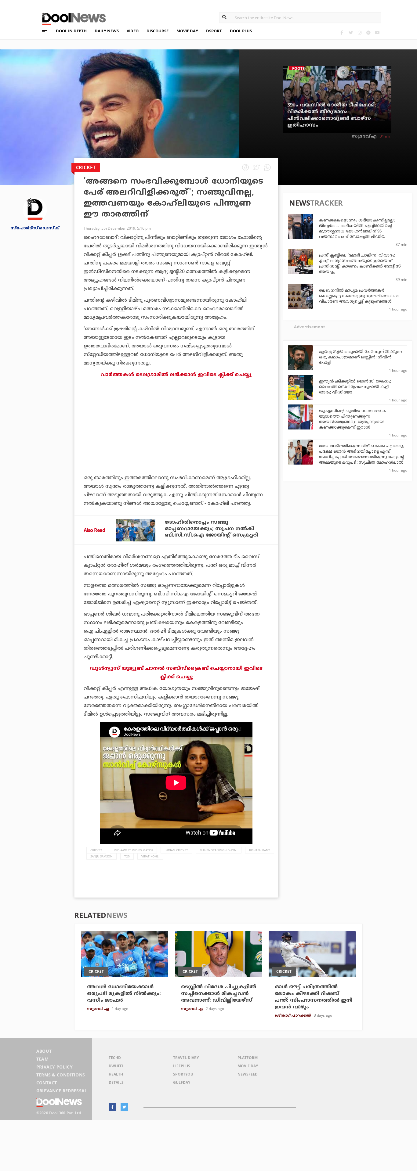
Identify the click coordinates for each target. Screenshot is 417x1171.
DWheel (116, 1066)
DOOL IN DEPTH (71, 31)
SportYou (183, 1074)
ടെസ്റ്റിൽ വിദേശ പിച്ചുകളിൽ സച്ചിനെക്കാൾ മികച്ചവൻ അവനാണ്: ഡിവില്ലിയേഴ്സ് (218, 994)
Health (116, 1074)
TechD (115, 1057)
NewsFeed (248, 1074)
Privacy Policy (54, 1067)
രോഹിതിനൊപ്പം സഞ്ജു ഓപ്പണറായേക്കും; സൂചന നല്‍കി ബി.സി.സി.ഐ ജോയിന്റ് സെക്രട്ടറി (211, 528)
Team (42, 1059)
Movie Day (248, 1066)
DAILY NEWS (107, 31)
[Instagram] (359, 32)
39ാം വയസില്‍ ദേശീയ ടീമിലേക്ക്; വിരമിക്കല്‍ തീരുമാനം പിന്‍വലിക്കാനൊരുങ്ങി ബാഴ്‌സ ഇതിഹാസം (331, 115)
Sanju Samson (101, 856)
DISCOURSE (158, 31)
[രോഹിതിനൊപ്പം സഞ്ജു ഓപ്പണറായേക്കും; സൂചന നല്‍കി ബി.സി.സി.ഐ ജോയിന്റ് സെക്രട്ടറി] (135, 530)
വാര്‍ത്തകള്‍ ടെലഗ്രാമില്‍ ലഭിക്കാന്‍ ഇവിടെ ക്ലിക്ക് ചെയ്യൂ (176, 375)
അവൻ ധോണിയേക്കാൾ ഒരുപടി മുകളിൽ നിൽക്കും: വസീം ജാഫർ (124, 994)
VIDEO (133, 31)
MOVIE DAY (187, 31)
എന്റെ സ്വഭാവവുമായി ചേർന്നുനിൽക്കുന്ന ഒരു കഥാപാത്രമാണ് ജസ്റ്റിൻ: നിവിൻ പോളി (360, 357)
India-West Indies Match (133, 850)
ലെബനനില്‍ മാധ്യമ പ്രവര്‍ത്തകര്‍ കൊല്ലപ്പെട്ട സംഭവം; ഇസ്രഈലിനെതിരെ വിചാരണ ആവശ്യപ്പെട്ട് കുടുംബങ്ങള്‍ (358, 296)
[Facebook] (342, 32)
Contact (46, 1083)
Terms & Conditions (60, 1075)
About (44, 1051)
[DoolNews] (71, 18)
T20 (127, 856)
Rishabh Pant (259, 850)
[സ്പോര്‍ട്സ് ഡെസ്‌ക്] (35, 209)
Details (116, 1082)
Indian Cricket (176, 850)
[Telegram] (368, 32)
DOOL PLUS (241, 31)
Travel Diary (186, 1057)
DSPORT (214, 31)
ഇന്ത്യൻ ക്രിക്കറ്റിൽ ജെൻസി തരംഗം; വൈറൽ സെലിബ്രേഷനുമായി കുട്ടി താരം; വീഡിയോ (355, 387)
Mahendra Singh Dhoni (219, 850)
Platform (248, 1057)
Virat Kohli (150, 856)
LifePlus (181, 1066)
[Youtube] (377, 32)
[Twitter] (350, 32)
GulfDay (181, 1082)
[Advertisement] (176, 443)
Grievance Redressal (61, 1091)
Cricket (96, 850)
